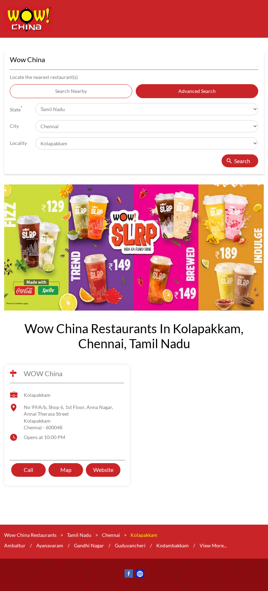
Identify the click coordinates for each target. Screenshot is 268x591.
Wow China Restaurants (31, 535)
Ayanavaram (49, 545)
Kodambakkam (172, 545)
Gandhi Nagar (89, 545)
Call (28, 469)
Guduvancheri (130, 545)
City (14, 126)
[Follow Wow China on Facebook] (128, 575)
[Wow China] (28, 19)
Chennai (111, 535)
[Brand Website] (139, 575)
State (16, 108)
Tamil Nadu (79, 535)
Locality (18, 143)
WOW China (43, 374)
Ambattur (14, 545)
